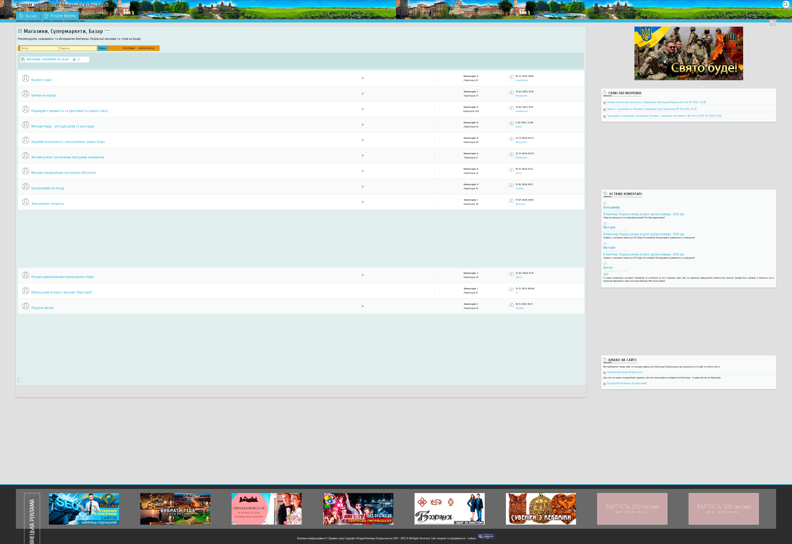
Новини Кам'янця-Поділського (625, 372)
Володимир (611, 207)
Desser (608, 268)
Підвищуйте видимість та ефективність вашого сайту (69, 111)
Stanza (519, 277)
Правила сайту (336, 538)
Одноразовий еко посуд (47, 188)
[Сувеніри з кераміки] (541, 509)
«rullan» (472, 538)
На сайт (32, 16)
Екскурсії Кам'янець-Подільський (627, 383)
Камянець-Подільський (28, 21)
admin (519, 126)
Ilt (517, 292)
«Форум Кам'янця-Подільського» (373, 538)
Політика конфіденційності (311, 538)
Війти (102, 48)
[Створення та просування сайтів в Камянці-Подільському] (84, 509)
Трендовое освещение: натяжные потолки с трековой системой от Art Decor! (664, 116)
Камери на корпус (43, 95)
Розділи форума (63, 15)
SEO (605, 274)
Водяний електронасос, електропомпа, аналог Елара (68, 142)
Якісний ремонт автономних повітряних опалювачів (67, 157)
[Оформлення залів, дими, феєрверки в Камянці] (358, 509)
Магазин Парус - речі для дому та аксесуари (62, 126)
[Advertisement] (141, 239)
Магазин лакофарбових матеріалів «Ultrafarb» (63, 173)
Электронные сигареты (47, 204)
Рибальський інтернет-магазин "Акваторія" (61, 292)
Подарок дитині (42, 308)
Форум (46, 21)
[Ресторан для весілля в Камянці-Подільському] (267, 509)
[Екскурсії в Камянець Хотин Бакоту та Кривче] (175, 509)
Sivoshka (520, 188)
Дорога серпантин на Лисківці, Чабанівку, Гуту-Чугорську (652, 109)
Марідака (521, 204)
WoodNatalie (522, 80)
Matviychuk (521, 95)
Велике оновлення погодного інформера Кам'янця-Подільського (656, 102)
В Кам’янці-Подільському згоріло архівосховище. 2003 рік (643, 214)
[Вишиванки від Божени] (450, 509)
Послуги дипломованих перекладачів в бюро (62, 277)
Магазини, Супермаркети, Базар (53, 59)
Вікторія (609, 227)
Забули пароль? (146, 48)
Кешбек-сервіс (41, 80)
